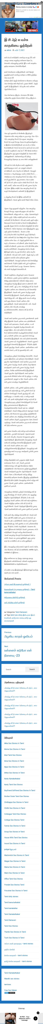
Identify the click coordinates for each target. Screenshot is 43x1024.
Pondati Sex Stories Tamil (14, 885)
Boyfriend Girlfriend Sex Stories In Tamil (19, 790)
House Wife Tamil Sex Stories (15, 838)
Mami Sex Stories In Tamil (14, 873)
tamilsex (7, 984)
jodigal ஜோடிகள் (10, 849)
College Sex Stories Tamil (14, 820)
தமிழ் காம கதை (18, 618)
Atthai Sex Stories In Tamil (14, 773)
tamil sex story (16, 615)
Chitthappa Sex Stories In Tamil (16, 802)
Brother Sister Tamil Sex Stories (16, 796)
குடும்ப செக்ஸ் (9, 950)
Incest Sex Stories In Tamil (14, 843)
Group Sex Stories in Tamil (14, 832)
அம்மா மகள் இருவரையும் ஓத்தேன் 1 (17, 584)
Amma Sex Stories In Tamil (14, 749)
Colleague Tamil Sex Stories (15, 814)
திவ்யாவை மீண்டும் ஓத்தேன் (14, 597)
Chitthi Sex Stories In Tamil (14, 808)
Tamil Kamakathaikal (12, 914)
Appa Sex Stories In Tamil (14, 767)
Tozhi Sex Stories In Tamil (14, 938)
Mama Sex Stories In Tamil (14, 867)
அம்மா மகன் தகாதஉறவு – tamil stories (18, 944)
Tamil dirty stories (11, 896)
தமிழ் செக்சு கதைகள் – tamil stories (18, 961)
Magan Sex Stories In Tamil (14, 861)
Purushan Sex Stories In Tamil (15, 891)
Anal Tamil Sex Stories (13, 755)
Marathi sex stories (11, 979)
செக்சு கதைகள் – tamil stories (16, 955)
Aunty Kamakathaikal (12, 779)
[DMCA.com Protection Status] (9, 993)
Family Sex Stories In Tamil (14, 826)
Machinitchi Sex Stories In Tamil (16, 855)
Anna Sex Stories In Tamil (14, 761)
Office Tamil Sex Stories (13, 879)
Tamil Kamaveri (21, 612)
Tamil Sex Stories (11, 926)
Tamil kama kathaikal (12, 902)
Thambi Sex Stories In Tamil (15, 932)
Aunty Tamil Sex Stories (13, 785)
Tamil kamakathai (10, 908)
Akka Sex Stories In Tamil (14, 743)
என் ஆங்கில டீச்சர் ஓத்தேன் (14, 603)
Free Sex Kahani (10, 990)
